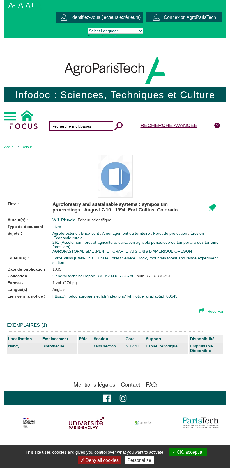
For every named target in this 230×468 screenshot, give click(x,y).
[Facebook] (107, 398)
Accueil (9, 147)
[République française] (29, 423)
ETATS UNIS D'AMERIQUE (149, 251)
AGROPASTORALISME (73, 251)
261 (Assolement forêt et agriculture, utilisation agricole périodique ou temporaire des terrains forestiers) (135, 244)
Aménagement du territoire (126, 233)
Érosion (197, 233)
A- (12, 5)
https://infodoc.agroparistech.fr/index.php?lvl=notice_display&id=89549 (115, 296)
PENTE (102, 251)
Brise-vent (90, 233)
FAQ (151, 384)
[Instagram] (123, 398)
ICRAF (117, 251)
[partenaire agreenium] (144, 423)
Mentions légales (94, 384)
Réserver (215, 311)
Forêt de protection (170, 233)
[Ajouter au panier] (212, 208)
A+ (30, 5)
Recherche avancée (169, 125)
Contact (130, 384)
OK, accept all (190, 452)
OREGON (183, 251)
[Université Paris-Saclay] (86, 423)
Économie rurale (68, 238)
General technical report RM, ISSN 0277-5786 (93, 276)
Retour (27, 147)
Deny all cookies (101, 460)
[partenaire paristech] (201, 423)
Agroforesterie (65, 233)
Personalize (139, 460)
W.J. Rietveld (81, 220)
